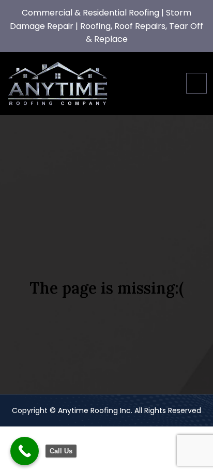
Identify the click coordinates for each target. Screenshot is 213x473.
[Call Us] (24, 451)
